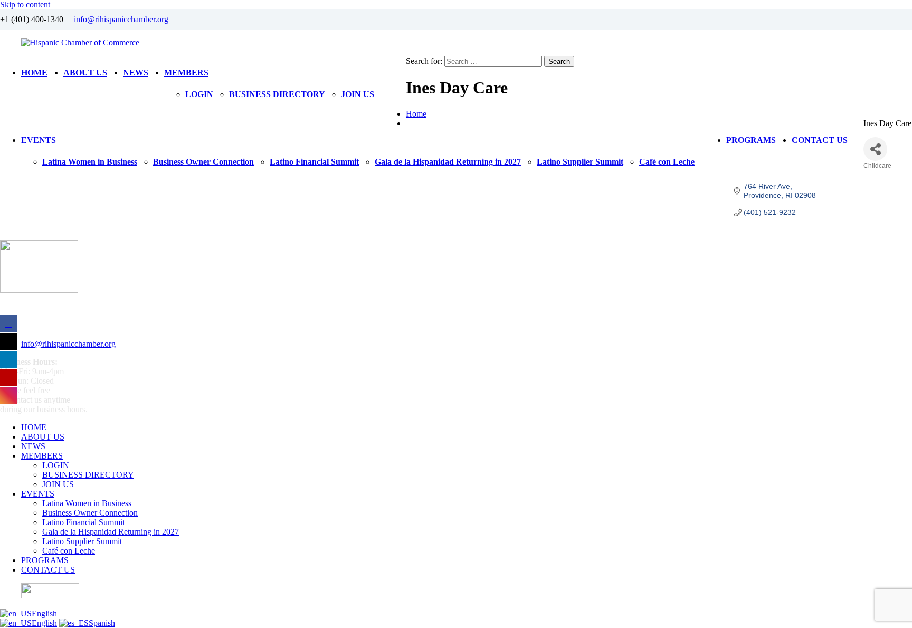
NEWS (135, 72)
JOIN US (357, 94)
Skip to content (25, 4)
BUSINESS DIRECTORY (277, 94)
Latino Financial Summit (314, 161)
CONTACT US (820, 140)
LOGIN (199, 94)
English (44, 613)
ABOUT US (85, 72)
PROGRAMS (751, 140)
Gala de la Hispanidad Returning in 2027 (448, 161)
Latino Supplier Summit (580, 161)
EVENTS (38, 140)
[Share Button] (875, 149)
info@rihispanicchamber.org (121, 19)
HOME (34, 72)
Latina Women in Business (89, 161)
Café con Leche (667, 161)
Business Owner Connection (203, 161)
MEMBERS (186, 72)
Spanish (102, 623)
